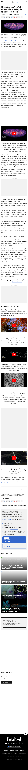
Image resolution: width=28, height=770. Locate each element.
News (4, 14)
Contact (6, 750)
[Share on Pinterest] (17, 17)
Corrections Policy (22, 753)
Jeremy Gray (16, 14)
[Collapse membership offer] (25, 511)
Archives (22, 750)
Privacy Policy (18, 756)
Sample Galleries (14, 529)
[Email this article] (19, 17)
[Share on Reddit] (2, 17)
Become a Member (7, 519)
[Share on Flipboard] (14, 17)
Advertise (11, 750)
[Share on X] (7, 17)
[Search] (26, 2)
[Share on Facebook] (4, 17)
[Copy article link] (21, 17)
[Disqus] (14, 648)
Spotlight (7, 498)
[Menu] (2, 2)
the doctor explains (17, 281)
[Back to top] (25, 733)
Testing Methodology (11, 756)
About (16, 750)
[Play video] (14, 133)
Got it (14, 627)
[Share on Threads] (9, 17)
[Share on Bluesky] (12, 17)
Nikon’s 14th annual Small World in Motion (11, 41)
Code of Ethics (14, 753)
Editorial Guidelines (6, 753)
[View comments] (26, 14)
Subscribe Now (6, 682)
